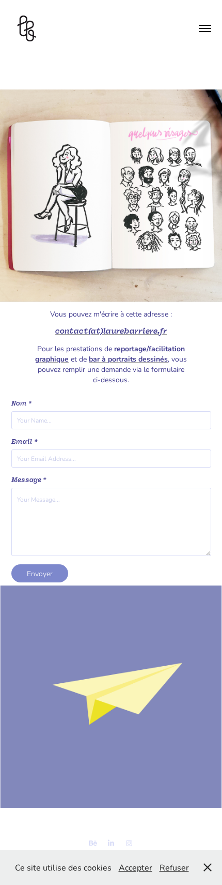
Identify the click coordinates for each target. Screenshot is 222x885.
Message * (28, 480)
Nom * (21, 403)
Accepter (135, 867)
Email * (24, 441)
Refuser (174, 867)
